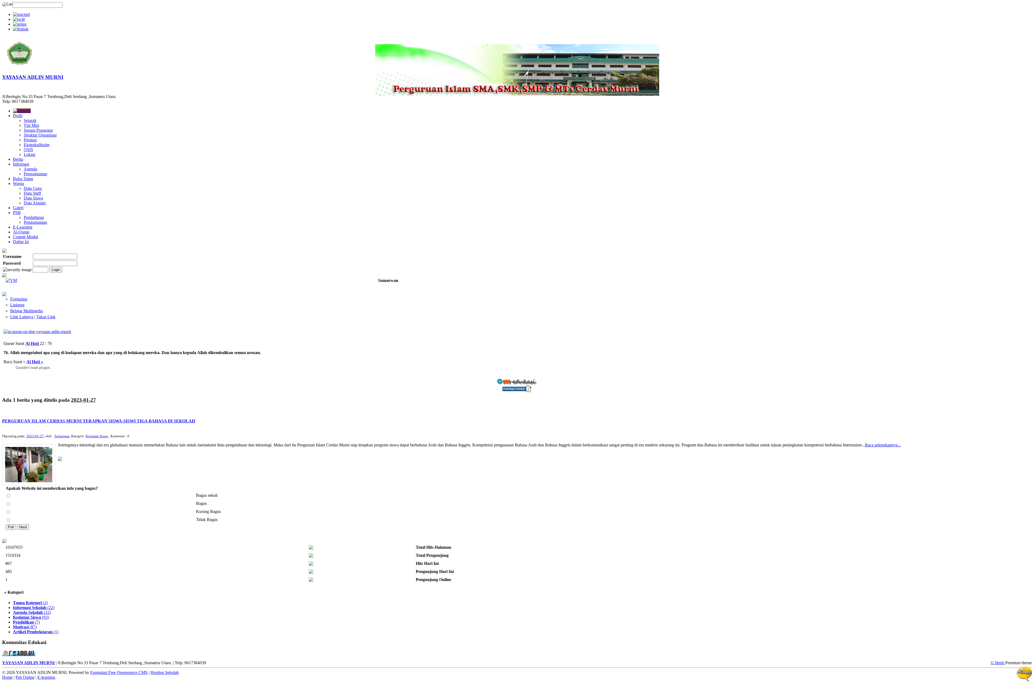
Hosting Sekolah (165, 672)
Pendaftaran (34, 217)
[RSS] (21, 14)
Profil (17, 115)
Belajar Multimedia (26, 311)
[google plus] (19, 24)
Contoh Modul (25, 237)
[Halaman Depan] (19, 67)
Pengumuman (35, 174)
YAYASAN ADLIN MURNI (32, 77)
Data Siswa (33, 198)
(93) (31, 617)
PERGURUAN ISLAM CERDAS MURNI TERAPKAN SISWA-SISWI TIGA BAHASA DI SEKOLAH (98, 421)
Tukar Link (45, 316)
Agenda (30, 169)
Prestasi (30, 140)
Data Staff (32, 193)
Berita (18, 159)
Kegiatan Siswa (97, 436)
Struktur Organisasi (40, 135)
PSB (17, 212)
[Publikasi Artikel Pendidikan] (517, 390)
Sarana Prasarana (38, 130)
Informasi (21, 164)
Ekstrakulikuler (37, 144)
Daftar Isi (21, 241)
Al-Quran (21, 232)
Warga (18, 183)
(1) (35, 631)
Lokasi (29, 154)
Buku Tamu (23, 178)
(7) (26, 622)
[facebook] (21, 29)
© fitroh (998, 662)
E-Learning (22, 227)
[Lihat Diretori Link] (4, 294)
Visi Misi (31, 125)
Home (7, 677)
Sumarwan (61, 436)
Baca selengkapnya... (883, 445)
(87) (25, 627)
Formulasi (18, 299)
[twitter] (19, 19)
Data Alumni (35, 203)
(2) (30, 602)
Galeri (18, 207)
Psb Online (25, 677)
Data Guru (33, 188)
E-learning (46, 677)
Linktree (17, 305)
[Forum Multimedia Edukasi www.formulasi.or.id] (18, 654)
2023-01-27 (35, 436)
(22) (33, 607)
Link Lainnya (21, 316)
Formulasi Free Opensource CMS (119, 672)
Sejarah (30, 120)
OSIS (28, 149)
